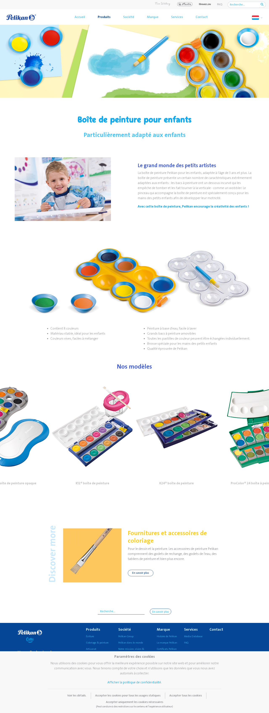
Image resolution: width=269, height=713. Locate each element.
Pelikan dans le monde (130, 642)
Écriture (90, 636)
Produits (104, 17)
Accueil (80, 17)
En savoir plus (140, 573)
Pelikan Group (125, 636)
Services (177, 17)
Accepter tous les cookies (185, 695)
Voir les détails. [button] (76, 695)
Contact (202, 17)
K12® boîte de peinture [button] (92, 483)
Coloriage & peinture (97, 642)
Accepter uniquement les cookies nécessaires (134, 704)
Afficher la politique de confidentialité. (134, 682)
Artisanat (91, 649)
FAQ (219, 4)
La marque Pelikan (167, 642)
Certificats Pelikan (167, 649)
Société (128, 17)
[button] (92, 426)
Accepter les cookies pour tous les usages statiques (128, 695)
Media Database (193, 636)
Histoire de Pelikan (167, 636)
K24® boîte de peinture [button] (176, 483)
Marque (152, 17)
